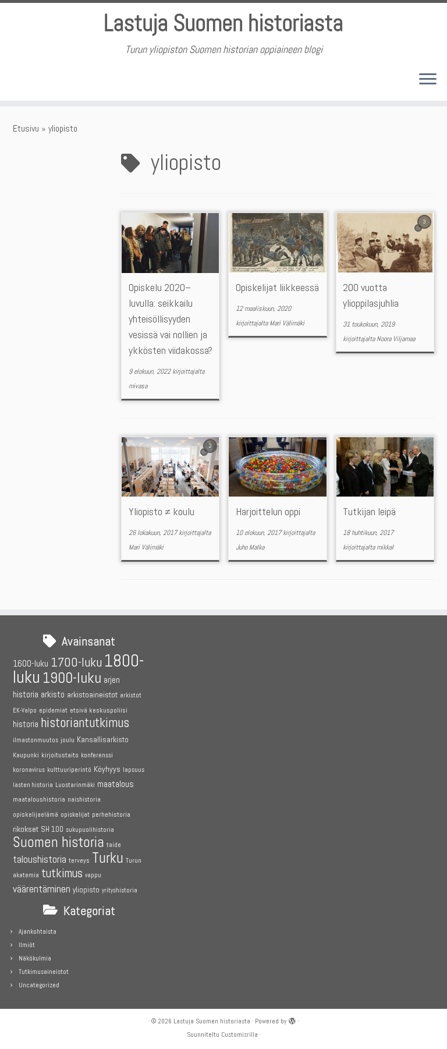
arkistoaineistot (92, 694)
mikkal (385, 547)
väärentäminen (41, 889)
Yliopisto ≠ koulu (161, 511)
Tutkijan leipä (369, 511)
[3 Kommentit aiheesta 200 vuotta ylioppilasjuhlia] (425, 232)
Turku (107, 858)
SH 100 (52, 829)
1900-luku (71, 677)
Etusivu (26, 128)
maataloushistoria (39, 799)
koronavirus (29, 770)
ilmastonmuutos (35, 740)
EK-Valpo (25, 710)
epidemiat (53, 710)
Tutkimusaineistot (44, 972)
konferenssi (97, 755)
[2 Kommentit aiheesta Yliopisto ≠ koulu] (211, 456)
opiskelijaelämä (35, 814)
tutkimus (62, 873)
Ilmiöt (27, 945)
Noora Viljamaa (396, 338)
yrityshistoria (119, 890)
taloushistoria (39, 859)
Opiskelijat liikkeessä (277, 287)
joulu (67, 740)
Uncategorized (39, 985)
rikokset (25, 829)
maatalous (115, 784)
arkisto (53, 694)
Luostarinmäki (75, 785)
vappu (93, 875)
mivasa (138, 386)
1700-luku (76, 662)
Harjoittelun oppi (268, 511)
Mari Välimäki (286, 323)
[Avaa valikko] (428, 79)
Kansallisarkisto (103, 740)
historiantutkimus (85, 722)
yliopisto (86, 890)
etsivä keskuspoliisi (98, 710)
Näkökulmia (35, 958)
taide (114, 845)
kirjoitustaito (60, 755)
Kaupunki (26, 755)
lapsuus (133, 770)
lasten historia (33, 785)
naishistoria (84, 799)
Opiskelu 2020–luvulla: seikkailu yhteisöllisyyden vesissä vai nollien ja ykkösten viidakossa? (170, 319)
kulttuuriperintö (69, 770)
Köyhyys (107, 769)
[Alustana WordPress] (292, 1019)
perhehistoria (111, 814)
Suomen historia (58, 842)
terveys (79, 860)
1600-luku (30, 663)
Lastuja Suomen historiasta (223, 23)
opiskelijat (75, 814)
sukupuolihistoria (90, 830)
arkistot (130, 695)
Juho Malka (250, 547)
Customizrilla (239, 1034)
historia (25, 723)
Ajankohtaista (37, 931)
